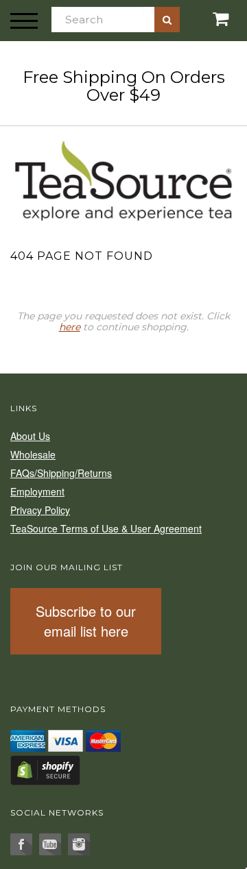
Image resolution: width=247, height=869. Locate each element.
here (69, 327)
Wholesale (33, 454)
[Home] (123, 179)
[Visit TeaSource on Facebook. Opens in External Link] (21, 844)
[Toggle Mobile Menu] (24, 20)
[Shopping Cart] (206, 19)
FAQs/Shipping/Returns (61, 473)
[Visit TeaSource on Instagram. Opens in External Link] (79, 844)
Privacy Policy (40, 510)
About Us (30, 436)
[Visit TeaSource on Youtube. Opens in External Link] (50, 844)
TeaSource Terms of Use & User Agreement (106, 528)
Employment (37, 491)
